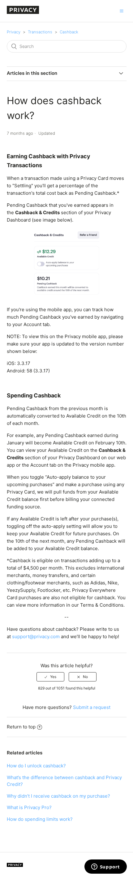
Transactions (40, 31)
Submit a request (91, 707)
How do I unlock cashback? (36, 766)
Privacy (13, 31)
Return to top (21, 727)
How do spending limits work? (40, 819)
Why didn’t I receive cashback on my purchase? (58, 796)
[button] (121, 10)
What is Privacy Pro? (29, 807)
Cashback (69, 31)
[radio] (50, 676)
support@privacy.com (36, 636)
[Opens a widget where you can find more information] (105, 867)
